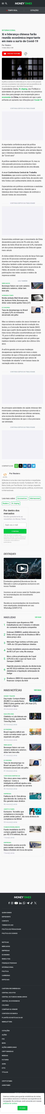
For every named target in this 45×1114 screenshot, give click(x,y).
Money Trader (9, 696)
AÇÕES (4, 1035)
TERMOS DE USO (7, 925)
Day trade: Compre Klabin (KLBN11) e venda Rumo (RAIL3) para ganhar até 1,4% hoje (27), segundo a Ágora (20, 702)
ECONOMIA (6, 955)
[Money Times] (23, 3)
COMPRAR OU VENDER (9, 1009)
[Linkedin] (20, 903)
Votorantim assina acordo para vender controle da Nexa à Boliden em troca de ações (18, 847)
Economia (6, 307)
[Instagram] (12, 903)
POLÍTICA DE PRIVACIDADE (11, 929)
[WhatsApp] (24, 903)
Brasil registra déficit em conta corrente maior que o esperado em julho (15, 734)
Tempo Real (12, 10)
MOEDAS (5, 1055)
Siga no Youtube (13, 53)
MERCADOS (6, 946)
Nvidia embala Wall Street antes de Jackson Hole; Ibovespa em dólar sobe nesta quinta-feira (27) (16, 300)
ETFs (3, 1068)
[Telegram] (28, 903)
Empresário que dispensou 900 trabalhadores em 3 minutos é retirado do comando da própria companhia (23, 624)
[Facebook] (9, 903)
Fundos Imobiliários (12, 827)
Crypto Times (9, 809)
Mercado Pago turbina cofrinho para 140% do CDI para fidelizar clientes (22, 643)
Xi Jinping (15, 503)
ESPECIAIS (5, 979)
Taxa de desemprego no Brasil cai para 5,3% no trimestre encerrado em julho (15, 312)
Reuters (8, 45)
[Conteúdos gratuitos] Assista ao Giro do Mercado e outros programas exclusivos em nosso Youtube (21, 583)
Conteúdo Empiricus (12, 776)
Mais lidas (10, 617)
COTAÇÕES (6, 1030)
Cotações (34, 10)
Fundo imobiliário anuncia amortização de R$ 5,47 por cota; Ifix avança (23, 650)
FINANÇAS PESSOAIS (9, 963)
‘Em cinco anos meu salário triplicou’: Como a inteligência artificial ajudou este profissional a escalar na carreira (18, 782)
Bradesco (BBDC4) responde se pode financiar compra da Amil (23, 679)
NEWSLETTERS (7, 1022)
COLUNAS (5, 1005)
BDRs (4, 1043)
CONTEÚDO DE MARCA (10, 1013)
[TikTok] (32, 903)
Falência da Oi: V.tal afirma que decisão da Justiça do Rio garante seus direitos (15, 798)
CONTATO (5, 921)
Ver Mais (37, 690)
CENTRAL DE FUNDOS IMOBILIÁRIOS (14, 997)
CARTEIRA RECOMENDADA (11, 988)
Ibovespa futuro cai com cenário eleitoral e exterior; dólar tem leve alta (16, 288)
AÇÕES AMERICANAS (9, 1047)
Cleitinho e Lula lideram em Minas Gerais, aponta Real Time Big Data (15, 718)
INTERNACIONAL (8, 967)
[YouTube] (16, 903)
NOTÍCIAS (5, 942)
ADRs (4, 1064)
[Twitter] (35, 903)
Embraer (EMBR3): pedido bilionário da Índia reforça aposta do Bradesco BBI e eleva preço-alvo (23, 634)
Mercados (6, 283)
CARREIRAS (6, 975)
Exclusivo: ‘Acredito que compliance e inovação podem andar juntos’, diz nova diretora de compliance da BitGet (21, 815)
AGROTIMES (6, 1085)
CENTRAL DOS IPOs (9, 993)
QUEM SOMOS (7, 912)
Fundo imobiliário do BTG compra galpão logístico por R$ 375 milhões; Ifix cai (15, 832)
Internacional (8, 30)
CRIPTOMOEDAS (7, 1051)
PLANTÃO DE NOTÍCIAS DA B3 (12, 1017)
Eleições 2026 (9, 714)
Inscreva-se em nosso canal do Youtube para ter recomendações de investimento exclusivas (22, 594)
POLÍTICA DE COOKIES (9, 933)
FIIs (3, 1039)
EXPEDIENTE (6, 917)
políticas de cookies (10, 1103)
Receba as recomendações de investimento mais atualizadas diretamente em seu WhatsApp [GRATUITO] (21, 605)
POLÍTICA (5, 971)
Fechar (23, 1108)
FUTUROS (5, 1060)
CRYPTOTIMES (7, 1081)
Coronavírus (22, 498)
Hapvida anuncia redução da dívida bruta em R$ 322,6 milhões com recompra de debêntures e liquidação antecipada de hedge (24, 669)
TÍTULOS (5, 1072)
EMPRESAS (6, 950)
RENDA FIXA (6, 959)
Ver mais (38, 617)
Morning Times (7, 295)
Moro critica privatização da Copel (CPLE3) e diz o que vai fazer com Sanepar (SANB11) (21, 658)
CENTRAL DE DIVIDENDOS (11, 1001)
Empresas (7, 793)
